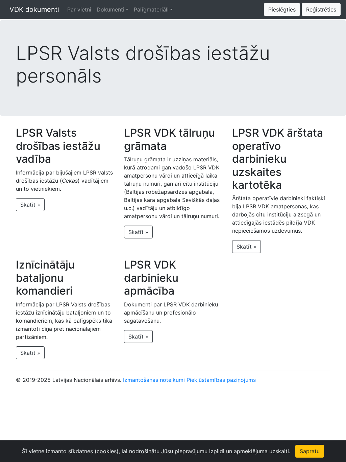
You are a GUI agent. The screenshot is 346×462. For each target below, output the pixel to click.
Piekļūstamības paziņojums (221, 379)
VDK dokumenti (32, 9)
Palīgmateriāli (151, 9)
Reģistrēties (321, 9)
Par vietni (79, 9)
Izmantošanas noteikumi (154, 379)
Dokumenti (110, 9)
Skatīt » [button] (30, 204)
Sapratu (310, 451)
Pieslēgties (282, 9)
